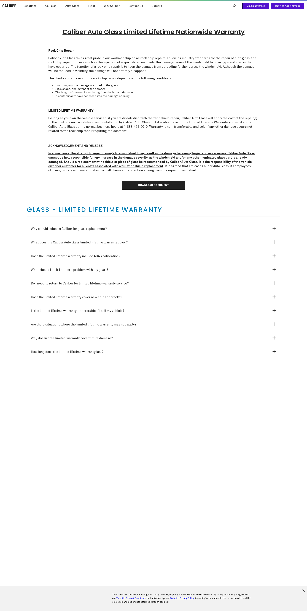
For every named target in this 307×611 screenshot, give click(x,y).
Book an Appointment (287, 5)
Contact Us (135, 6)
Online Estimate (256, 5)
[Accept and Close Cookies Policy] (303, 591)
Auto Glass (72, 6)
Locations (30, 6)
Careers (157, 6)
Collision (50, 6)
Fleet (91, 6)
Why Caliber (112, 6)
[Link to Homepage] (9, 7)
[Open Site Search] (234, 6)
